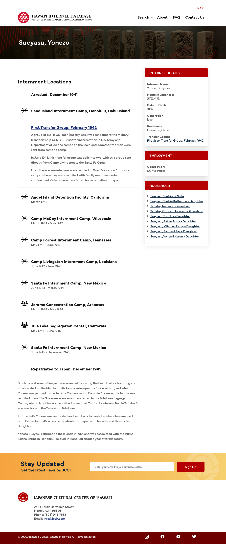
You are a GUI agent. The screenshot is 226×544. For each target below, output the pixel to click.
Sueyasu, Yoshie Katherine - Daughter (176, 201)
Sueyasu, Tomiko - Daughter (170, 216)
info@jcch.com (54, 518)
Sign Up (190, 467)
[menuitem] (201, 8)
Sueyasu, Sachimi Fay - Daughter (173, 231)
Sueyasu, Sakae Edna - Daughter (173, 221)
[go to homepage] (57, 17)
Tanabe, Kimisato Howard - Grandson (176, 211)
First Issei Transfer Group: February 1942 (175, 140)
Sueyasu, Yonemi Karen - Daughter (174, 236)
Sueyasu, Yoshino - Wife (167, 196)
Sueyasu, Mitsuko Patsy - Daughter (175, 226)
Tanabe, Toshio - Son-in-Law (170, 206)
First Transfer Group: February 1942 (64, 127)
